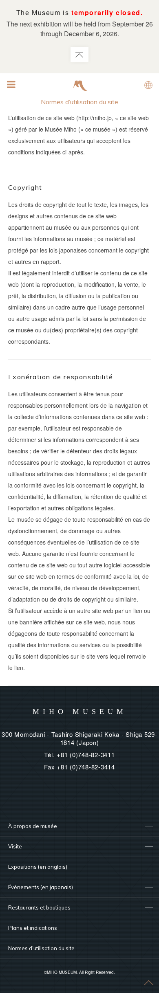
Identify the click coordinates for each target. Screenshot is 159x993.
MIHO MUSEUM (80, 711)
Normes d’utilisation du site (41, 948)
